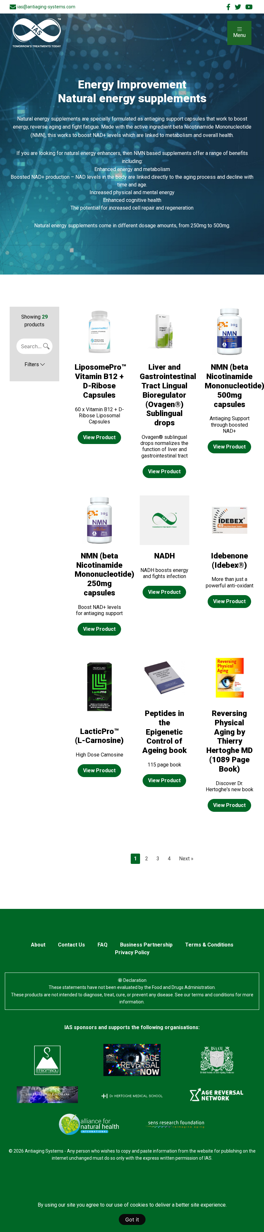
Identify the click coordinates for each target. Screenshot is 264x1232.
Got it (132, 1219)
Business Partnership (146, 945)
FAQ (103, 945)
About (38, 945)
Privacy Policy (132, 952)
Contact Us (71, 945)
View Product (99, 437)
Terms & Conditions (209, 945)
